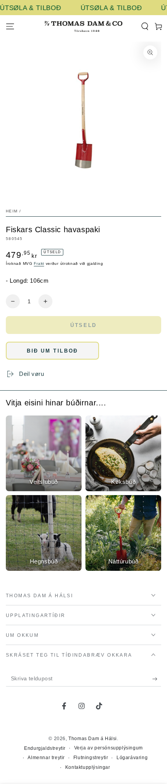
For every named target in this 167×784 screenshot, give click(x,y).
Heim (11, 211)
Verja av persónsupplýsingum (108, 748)
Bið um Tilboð (52, 351)
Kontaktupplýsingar (87, 767)
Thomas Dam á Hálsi (92, 738)
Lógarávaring (132, 757)
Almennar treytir (46, 757)
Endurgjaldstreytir (45, 748)
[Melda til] (156, 678)
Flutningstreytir (90, 757)
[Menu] (10, 26)
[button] (145, 26)
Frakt (39, 263)
